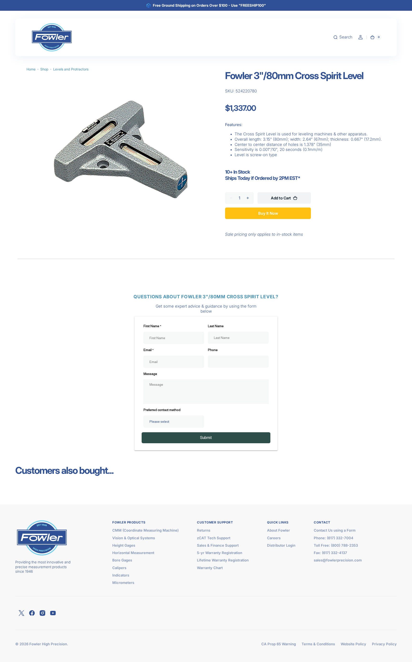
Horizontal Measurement (133, 553)
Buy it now (268, 213)
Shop (44, 69)
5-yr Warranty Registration (219, 553)
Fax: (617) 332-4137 (330, 553)
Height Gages (123, 545)
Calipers (119, 568)
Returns (203, 530)
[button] (342, 37)
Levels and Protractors (70, 69)
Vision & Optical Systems (133, 538)
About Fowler (278, 530)
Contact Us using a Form (334, 530)
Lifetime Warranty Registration (223, 560)
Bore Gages (122, 560)
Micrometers (123, 583)
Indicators (120, 575)
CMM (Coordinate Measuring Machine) (145, 530)
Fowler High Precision (48, 644)
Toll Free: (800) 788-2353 (336, 545)
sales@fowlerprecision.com (338, 560)
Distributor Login (281, 545)
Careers (274, 538)
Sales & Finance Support (218, 545)
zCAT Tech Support (213, 538)
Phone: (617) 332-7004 (333, 538)
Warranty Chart (210, 568)
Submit (206, 437)
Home (31, 69)
